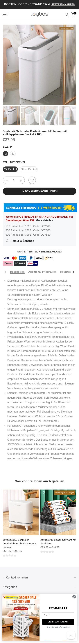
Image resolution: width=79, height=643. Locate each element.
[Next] (70, 65)
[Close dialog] (74, 596)
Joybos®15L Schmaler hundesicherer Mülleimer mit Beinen (19, 543)
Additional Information (42, 271)
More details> (44, 220)
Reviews (65, 271)
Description (17, 271)
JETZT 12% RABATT (58, 622)
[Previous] (8, 65)
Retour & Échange (22, 240)
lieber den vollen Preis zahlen (58, 627)
